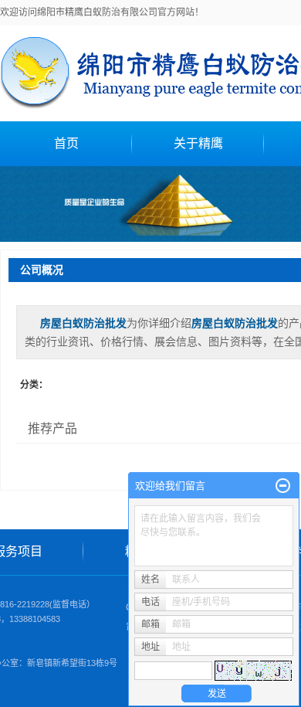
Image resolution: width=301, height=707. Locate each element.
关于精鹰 (198, 143)
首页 (66, 143)
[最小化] (283, 486)
